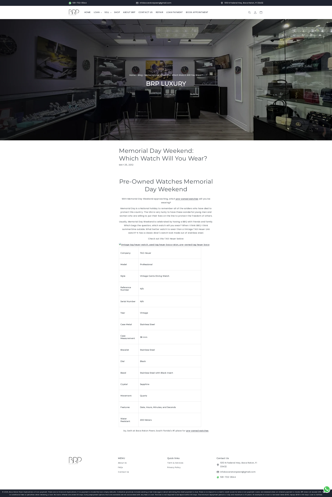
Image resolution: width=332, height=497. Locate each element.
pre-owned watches (186, 198)
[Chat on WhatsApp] (327, 489)
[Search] (249, 12)
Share (124, 173)
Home (132, 75)
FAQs (120, 467)
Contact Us (123, 472)
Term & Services (175, 463)
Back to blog (168, 441)
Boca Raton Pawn (16, 492)
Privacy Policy (174, 467)
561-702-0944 (228, 477)
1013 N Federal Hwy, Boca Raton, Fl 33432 (238, 464)
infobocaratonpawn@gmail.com (237, 471)
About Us (122, 463)
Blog (140, 75)
